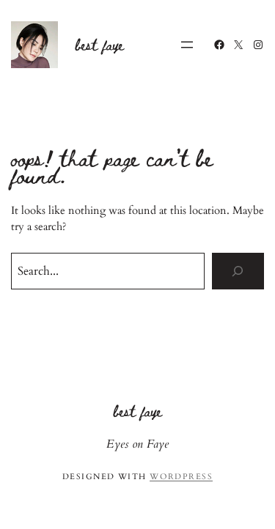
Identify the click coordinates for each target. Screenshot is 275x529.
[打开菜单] (187, 44)
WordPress (181, 476)
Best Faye (100, 44)
